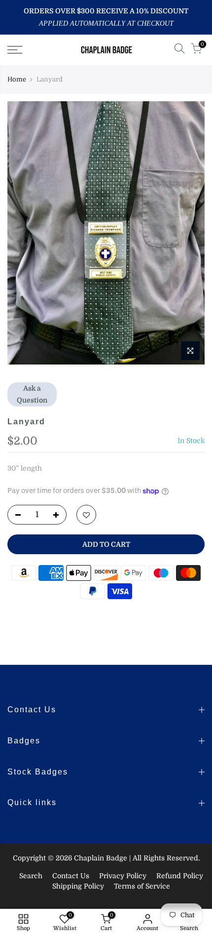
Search (30, 876)
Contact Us (70, 876)
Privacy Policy (122, 876)
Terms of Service (142, 886)
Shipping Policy (78, 886)
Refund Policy (179, 876)
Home (16, 79)
